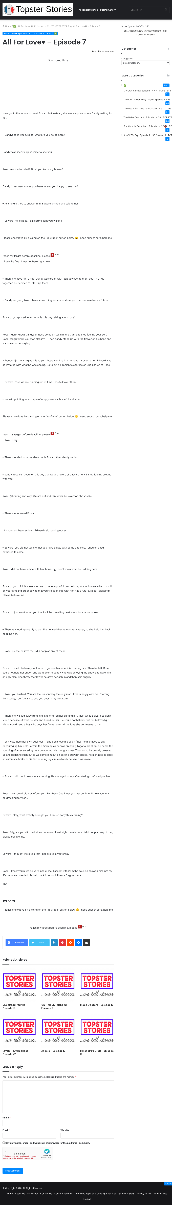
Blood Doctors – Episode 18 (96, 1005)
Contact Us (46, 1193)
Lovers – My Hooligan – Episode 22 (17, 1052)
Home (8, 26)
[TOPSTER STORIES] (38, 9)
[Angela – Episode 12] (58, 1031)
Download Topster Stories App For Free (95, 1193)
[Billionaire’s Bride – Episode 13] (97, 1031)
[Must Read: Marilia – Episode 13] (19, 985)
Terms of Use (160, 1193)
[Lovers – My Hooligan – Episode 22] (19, 1031)
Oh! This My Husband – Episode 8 (55, 1006)
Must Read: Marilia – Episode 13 (15, 1006)
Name (7, 1117)
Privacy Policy (144, 1193)
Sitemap (87, 1199)
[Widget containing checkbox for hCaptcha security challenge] (28, 1153)
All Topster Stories (88, 9)
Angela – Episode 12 (53, 1051)
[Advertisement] (58, 86)
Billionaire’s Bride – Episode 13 (97, 1052)
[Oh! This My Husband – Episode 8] (58, 985)
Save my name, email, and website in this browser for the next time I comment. (47, 1143)
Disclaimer (32, 1193)
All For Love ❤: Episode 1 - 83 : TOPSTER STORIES (44, 26)
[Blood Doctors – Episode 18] (97, 985)
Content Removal (63, 1193)
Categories (127, 58)
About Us (20, 1193)
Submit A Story (108, 9)
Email (6, 1130)
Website (64, 1130)
